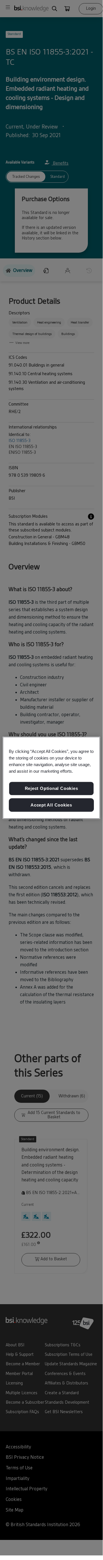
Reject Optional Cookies (51, 788)
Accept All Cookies (51, 805)
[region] (51, 778)
